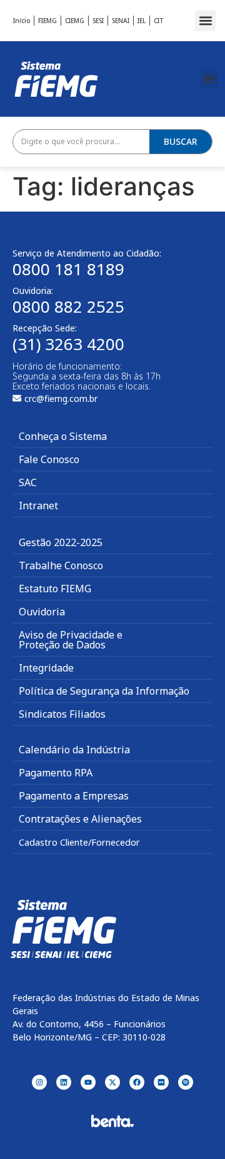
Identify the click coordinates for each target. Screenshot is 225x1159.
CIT (159, 20)
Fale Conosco (49, 459)
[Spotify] (185, 1082)
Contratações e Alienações (80, 819)
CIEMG (74, 20)
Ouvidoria (42, 612)
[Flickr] (161, 1082)
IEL (142, 20)
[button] (205, 21)
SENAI (120, 20)
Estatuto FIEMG (55, 588)
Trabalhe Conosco (61, 565)
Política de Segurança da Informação (104, 691)
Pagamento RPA (55, 773)
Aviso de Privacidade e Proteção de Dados (70, 640)
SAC (28, 482)
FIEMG (47, 20)
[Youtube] (88, 1082)
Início (21, 20)
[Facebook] (136, 1082)
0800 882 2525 (68, 306)
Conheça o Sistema (63, 436)
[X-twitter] (112, 1082)
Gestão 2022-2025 (60, 542)
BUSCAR (181, 141)
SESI (98, 20)
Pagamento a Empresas (74, 796)
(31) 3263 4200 (68, 344)
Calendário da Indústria (74, 749)
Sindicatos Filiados (62, 714)
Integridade (46, 668)
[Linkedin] (63, 1082)
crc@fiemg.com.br (61, 398)
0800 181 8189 (68, 269)
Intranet (38, 505)
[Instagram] (39, 1082)
